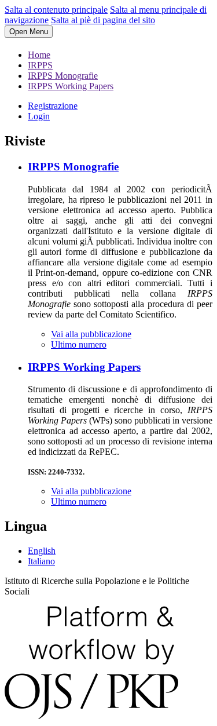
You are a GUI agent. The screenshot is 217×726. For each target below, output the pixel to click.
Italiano (41, 561)
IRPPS (40, 65)
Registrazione (53, 106)
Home (39, 55)
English (42, 551)
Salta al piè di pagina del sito (103, 20)
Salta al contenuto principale (56, 9)
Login (39, 116)
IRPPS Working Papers (70, 86)
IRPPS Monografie (63, 76)
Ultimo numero (78, 344)
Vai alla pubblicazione (91, 334)
